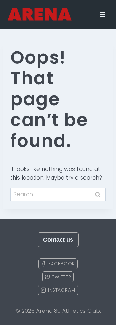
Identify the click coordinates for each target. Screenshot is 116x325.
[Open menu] (102, 14)
